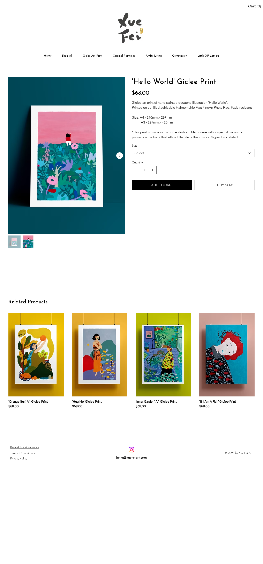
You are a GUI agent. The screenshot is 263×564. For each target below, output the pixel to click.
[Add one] (152, 170)
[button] (255, 6)
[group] (131, 362)
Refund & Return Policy (24, 447)
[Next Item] (119, 155)
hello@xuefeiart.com (131, 457)
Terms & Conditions (22, 453)
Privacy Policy (18, 458)
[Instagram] (131, 449)
